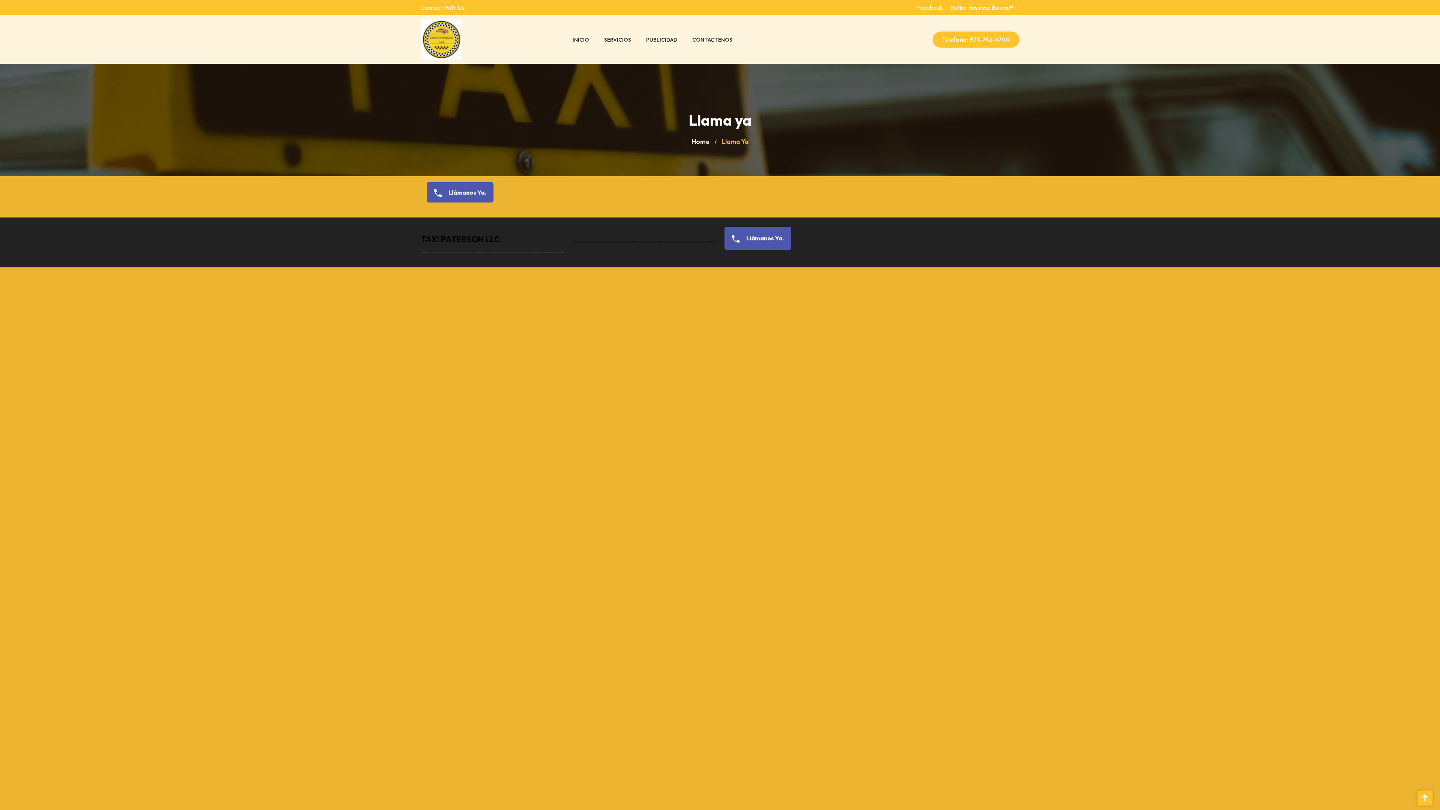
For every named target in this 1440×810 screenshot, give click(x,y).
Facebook (930, 7)
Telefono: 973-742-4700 (976, 39)
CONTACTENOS (712, 39)
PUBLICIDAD (661, 39)
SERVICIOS (617, 39)
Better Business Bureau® (981, 7)
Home (701, 142)
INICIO (581, 39)
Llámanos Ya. (466, 192)
